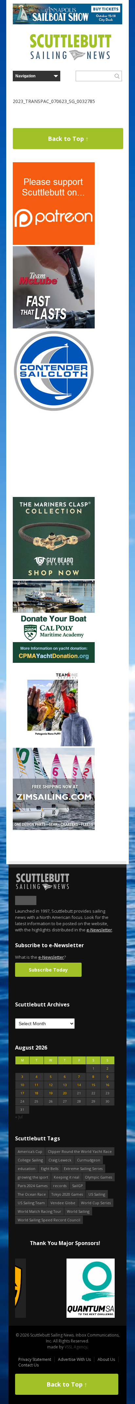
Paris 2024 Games (33, 1185)
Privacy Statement (34, 1359)
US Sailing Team (31, 1202)
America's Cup (30, 1151)
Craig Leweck (59, 1159)
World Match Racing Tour (39, 1211)
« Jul (19, 1117)
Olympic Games (98, 1177)
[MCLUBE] (54, 327)
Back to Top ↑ (68, 139)
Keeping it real (66, 1177)
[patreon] (54, 243)
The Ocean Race (32, 1194)
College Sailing (30, 1159)
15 (93, 1085)
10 (22, 1085)
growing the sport (33, 1177)
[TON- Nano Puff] (54, 745)
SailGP (77, 1185)
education (26, 1168)
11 (36, 1085)
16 (107, 1085)
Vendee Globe (62, 1202)
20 (65, 1093)
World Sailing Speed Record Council (49, 1219)
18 (36, 1093)
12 (51, 1085)
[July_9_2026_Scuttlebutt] (54, 661)
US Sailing (96, 1194)
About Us (106, 1359)
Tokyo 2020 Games (67, 1194)
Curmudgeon (88, 1159)
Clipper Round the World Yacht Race (80, 1151)
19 (51, 1093)
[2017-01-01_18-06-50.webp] (65, 1289)
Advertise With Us (74, 1359)
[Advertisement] (54, 454)
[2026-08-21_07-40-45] (67, 23)
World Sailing (78, 1211)
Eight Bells (49, 1168)
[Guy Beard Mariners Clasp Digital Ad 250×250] (54, 578)
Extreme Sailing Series (83, 1168)
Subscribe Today (48, 970)
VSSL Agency (76, 1347)
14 (79, 1085)
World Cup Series (96, 1202)
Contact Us (28, 1365)
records (60, 1185)
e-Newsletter (99, 930)
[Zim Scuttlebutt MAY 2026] (54, 828)
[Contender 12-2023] (54, 410)
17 (22, 1093)
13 (65, 1085)
